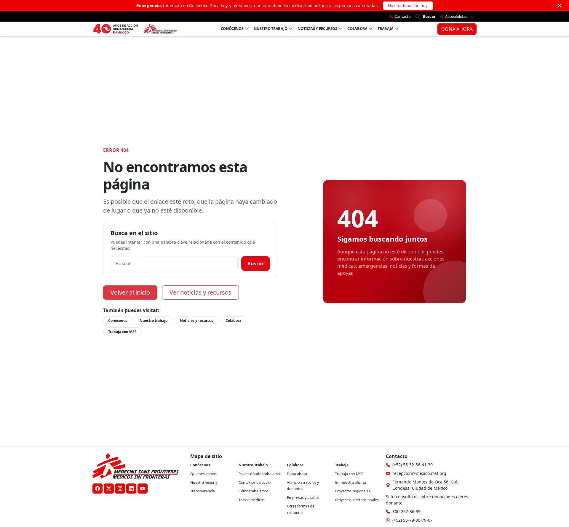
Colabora (357, 28)
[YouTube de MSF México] (143, 488)
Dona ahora (297, 473)
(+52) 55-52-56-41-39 (412, 464)
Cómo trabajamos (253, 491)
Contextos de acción (256, 482)
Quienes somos (203, 473)
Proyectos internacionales (357, 499)
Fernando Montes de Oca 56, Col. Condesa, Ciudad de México (425, 485)
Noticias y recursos (317, 28)
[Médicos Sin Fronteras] (135, 29)
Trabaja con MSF (122, 331)
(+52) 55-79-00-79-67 (412, 520)
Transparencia (202, 491)
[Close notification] (559, 5)
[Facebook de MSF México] (97, 488)
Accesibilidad (456, 16)
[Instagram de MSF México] (120, 488)
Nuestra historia (204, 482)
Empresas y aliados (303, 497)
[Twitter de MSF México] (109, 488)
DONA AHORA (457, 29)
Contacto (402, 16)
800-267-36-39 (406, 511)
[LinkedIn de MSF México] (131, 488)
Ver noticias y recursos (200, 292)
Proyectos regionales (352, 491)
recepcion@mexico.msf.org (419, 473)
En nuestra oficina (350, 482)
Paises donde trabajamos (260, 473)
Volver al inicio (130, 292)
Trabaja (386, 28)
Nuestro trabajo (270, 28)
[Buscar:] (174, 263)
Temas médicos (252, 499)
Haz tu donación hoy (408, 5)
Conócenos (232, 28)
